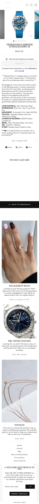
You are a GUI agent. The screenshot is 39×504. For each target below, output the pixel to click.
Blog (19, 451)
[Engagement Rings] (19, 252)
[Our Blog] (19, 391)
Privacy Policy (19, 458)
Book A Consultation (19, 299)
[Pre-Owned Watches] (19, 321)
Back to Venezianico (21, 204)
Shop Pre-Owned (19, 354)
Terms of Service (20, 461)
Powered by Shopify (19, 502)
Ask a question (19, 141)
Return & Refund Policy (19, 454)
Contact (19, 448)
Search (19, 445)
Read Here (19, 438)
